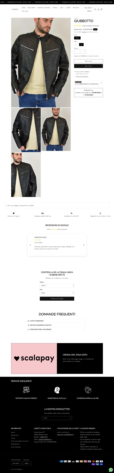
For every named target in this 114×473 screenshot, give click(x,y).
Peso (41, 289)
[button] (44, 7)
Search (13, 432)
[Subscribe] (70, 418)
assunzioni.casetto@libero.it (65, 435)
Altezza (42, 282)
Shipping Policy (15, 444)
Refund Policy (15, 435)
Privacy (13, 438)
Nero (77, 38)
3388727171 (44, 437)
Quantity (76, 48)
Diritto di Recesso (16, 447)
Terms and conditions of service (19, 441)
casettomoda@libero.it (45, 439)
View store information (82, 76)
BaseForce (20, 469)
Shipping (84, 32)
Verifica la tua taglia (57, 299)
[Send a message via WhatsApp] (111, 470)
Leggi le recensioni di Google (91, 26)
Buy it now (88, 66)
